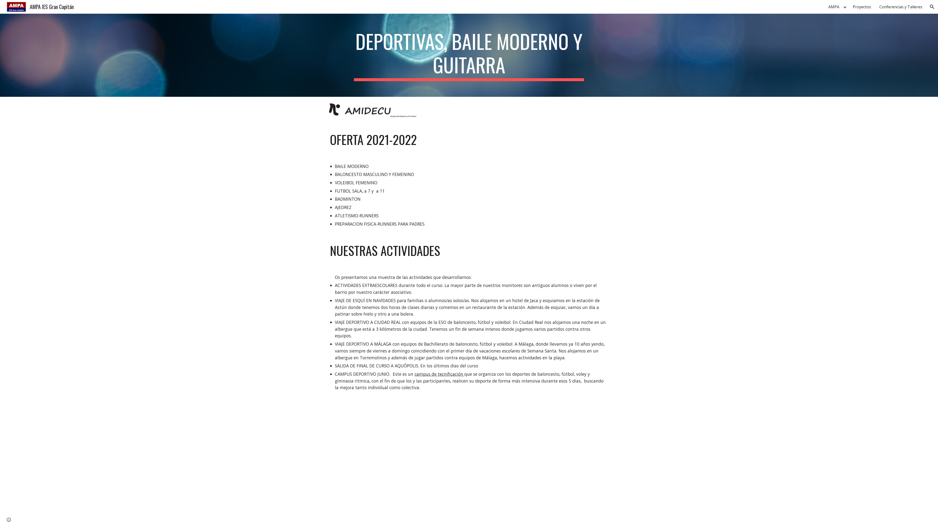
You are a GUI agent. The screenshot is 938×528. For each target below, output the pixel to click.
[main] (469, 55)
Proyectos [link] (862, 7)
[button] (932, 7)
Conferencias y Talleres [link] (900, 7)
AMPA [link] (833, 7)
